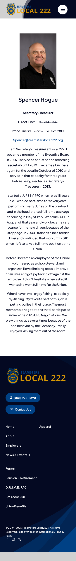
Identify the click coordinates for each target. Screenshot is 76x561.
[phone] (19, 539)
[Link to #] (63, 9)
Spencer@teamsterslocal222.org (38, 140)
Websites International (40, 531)
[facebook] (7, 539)
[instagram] (13, 539)
